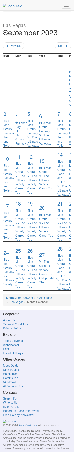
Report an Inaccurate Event (21, 411)
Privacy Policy (12, 328)
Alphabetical (11, 345)
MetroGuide (10, 365)
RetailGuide (10, 378)
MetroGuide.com (28, 425)
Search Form (11, 398)
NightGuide (10, 382)
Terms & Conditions (16, 324)
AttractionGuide (13, 386)
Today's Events (13, 341)
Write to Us (10, 402)
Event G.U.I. (11, 406)
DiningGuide (11, 370)
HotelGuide (10, 374)
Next (61, 46)
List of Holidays (13, 353)
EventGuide (44, 298)
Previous (15, 46)
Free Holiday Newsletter (18, 415)
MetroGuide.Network (19, 298)
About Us (9, 320)
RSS (6, 349)
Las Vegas (16, 302)
